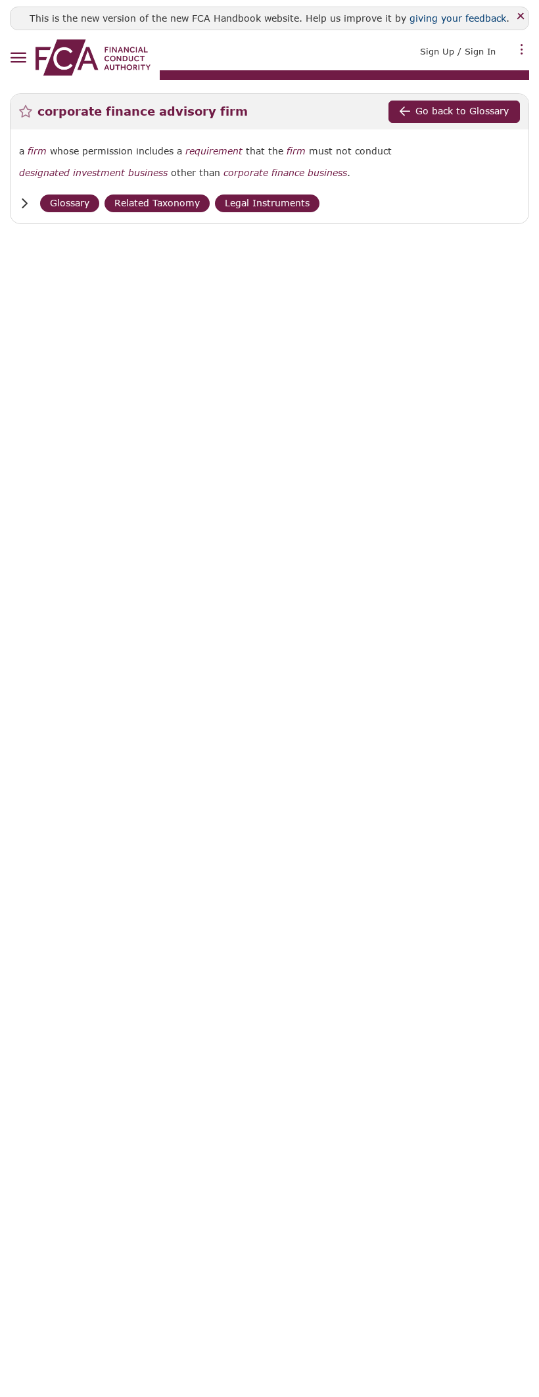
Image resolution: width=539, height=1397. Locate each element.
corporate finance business (285, 172)
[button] (24, 203)
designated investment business (93, 172)
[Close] (521, 16)
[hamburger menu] (18, 58)
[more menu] (522, 50)
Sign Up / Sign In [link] (458, 51)
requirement (214, 151)
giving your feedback (458, 18)
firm (37, 151)
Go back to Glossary (462, 110)
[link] (93, 57)
